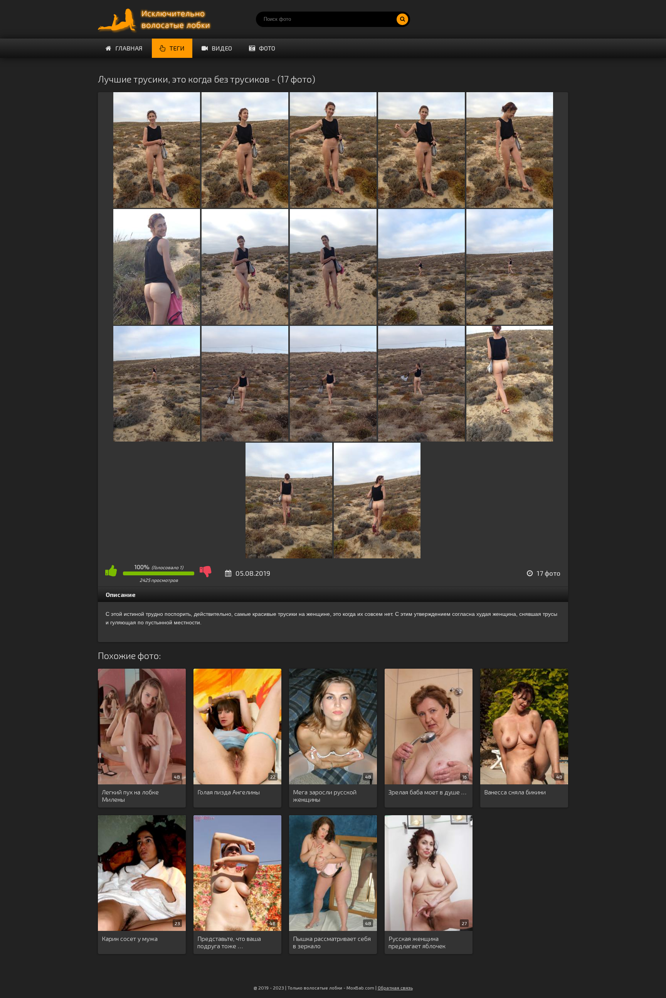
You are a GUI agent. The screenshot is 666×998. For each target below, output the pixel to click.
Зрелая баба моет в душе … (427, 792)
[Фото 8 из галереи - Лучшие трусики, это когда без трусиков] (333, 322)
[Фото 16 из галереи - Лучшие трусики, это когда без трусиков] (289, 556)
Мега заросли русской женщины (325, 795)
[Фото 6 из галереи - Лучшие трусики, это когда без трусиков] (156, 322)
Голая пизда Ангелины (228, 792)
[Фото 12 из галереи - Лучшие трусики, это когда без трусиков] (245, 439)
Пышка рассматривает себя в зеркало (332, 942)
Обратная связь (395, 987)
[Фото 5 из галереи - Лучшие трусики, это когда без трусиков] (509, 205)
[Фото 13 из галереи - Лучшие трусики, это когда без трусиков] (333, 439)
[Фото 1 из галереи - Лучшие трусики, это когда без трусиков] (156, 205)
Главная (129, 48)
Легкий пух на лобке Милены (130, 795)
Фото (267, 48)
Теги (177, 48)
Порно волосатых (156, 19)
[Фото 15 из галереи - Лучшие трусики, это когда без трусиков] (509, 439)
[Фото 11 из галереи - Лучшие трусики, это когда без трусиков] (156, 439)
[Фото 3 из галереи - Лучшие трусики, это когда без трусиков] (333, 205)
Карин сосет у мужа (130, 938)
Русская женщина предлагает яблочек (417, 942)
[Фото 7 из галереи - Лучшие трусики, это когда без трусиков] (245, 322)
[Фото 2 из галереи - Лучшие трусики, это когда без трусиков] (245, 205)
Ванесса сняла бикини (515, 792)
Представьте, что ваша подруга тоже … (229, 942)
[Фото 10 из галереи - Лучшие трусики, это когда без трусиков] (509, 322)
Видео (222, 48)
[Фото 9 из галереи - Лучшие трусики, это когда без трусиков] (421, 322)
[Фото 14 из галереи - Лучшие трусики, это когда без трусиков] (421, 439)
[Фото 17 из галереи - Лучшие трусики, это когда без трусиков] (377, 556)
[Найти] (402, 19)
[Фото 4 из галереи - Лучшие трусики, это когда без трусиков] (421, 205)
